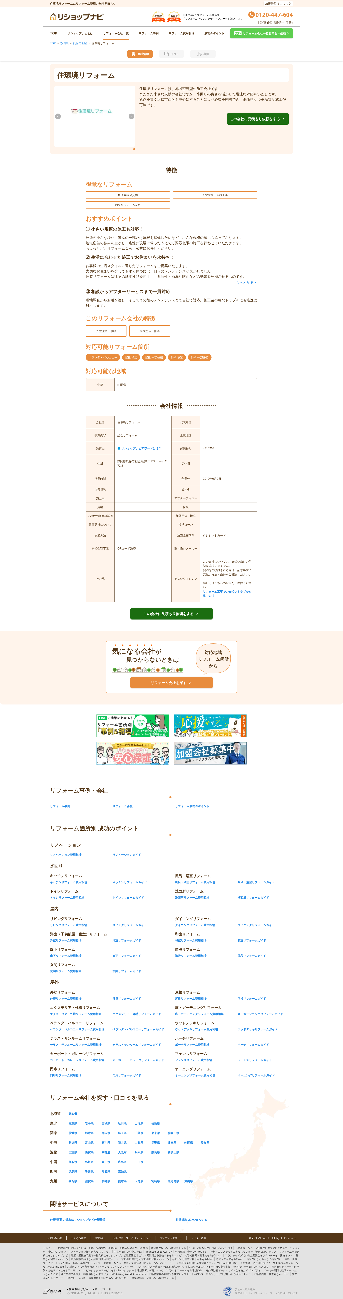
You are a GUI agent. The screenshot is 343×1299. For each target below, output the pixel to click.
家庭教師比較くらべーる (145, 1259)
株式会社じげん (79, 1289)
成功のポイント (214, 33)
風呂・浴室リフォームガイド (256, 882)
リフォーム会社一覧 (116, 33)
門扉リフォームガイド (127, 1075)
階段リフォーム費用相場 (191, 956)
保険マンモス (152, 1278)
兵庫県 (139, 1152)
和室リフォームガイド (252, 940)
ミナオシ (228, 1274)
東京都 (155, 1133)
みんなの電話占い (264, 1259)
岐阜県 (172, 1143)
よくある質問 (78, 1238)
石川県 (106, 1143)
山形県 (139, 1123)
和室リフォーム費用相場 (191, 940)
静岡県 (64, 43)
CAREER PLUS (207, 1263)
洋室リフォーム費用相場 (65, 940)
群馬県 (106, 1133)
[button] (261, 33)
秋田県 (122, 1123)
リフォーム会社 (123, 806)
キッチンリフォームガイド (130, 882)
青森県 (73, 1123)
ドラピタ (84, 1274)
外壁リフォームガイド (127, 998)
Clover (229, 1259)
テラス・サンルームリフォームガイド (137, 1045)
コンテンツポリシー (171, 1238)
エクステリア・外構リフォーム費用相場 (75, 1014)
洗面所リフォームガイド (253, 897)
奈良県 (155, 1152)
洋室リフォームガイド (127, 940)
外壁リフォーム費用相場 (65, 998)
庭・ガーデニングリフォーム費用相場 (199, 1014)
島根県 (89, 1162)
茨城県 (73, 1133)
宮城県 (106, 1123)
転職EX (103, 1248)
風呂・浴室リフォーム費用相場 (195, 882)
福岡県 (73, 1181)
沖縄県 (188, 1181)
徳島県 (73, 1171)
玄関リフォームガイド (127, 971)
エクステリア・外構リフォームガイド (137, 1014)
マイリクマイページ (101, 1266)
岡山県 (106, 1162)
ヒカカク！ (108, 1278)
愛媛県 (106, 1171)
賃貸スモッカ (168, 1248)
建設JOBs (170, 1270)
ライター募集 (198, 1238)
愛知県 (205, 1143)
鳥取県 (73, 1162)
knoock (134, 1248)
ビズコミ (251, 1266)
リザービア (138, 1263)
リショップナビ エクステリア (243, 1251)
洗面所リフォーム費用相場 (192, 897)
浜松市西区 (80, 43)
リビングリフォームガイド (130, 925)
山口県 (139, 1162)
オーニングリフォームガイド (256, 1075)
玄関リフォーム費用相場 (65, 971)
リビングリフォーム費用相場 (68, 925)
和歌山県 (173, 1152)
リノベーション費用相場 (65, 855)
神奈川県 (173, 1133)
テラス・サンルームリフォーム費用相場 (75, 1045)
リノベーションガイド (127, 855)
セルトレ (191, 1251)
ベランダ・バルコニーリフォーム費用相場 (77, 1029)
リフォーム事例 (149, 33)
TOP (53, 33)
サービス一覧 (103, 1289)
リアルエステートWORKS (176, 1274)
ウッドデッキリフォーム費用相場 (196, 1029)
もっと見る (245, 282)
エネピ (160, 1255)
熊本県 (122, 1181)
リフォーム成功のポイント (192, 806)
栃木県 (89, 1133)
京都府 (106, 1152)
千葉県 (139, 1133)
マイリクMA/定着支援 (184, 1266)
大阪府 (122, 1152)
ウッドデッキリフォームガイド (258, 1029)
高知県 (122, 1171)
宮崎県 (155, 1181)
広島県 (122, 1162)
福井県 (122, 1143)
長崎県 (106, 1181)
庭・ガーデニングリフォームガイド (260, 1014)
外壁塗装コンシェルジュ (191, 1220)
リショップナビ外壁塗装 (103, 1255)
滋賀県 (89, 1152)
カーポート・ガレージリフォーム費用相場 (77, 1060)
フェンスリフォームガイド (255, 1060)
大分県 (139, 1181)
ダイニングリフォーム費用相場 (195, 925)
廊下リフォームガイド (127, 956)
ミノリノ (79, 1251)
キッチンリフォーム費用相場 (68, 882)
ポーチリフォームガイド (253, 1045)
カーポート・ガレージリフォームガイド (138, 1060)
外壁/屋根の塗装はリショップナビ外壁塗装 (78, 1220)
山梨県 (139, 1143)
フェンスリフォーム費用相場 (193, 1060)
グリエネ (203, 1255)
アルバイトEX (64, 1248)
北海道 (73, 1114)
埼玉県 (122, 1133)
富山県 (89, 1143)
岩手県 (89, 1123)
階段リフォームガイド (252, 956)
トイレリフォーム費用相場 (67, 897)
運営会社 (100, 1238)
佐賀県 (89, 1181)
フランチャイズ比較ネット (259, 1255)
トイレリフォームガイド (128, 897)
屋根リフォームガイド (252, 998)
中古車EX (128, 1251)
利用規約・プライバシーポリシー (132, 1238)
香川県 (89, 1171)
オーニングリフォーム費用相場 (195, 1075)
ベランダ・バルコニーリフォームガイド (138, 1029)
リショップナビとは (80, 33)
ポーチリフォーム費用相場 (192, 1045)
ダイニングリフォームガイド (256, 925)
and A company (128, 1274)
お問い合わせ (54, 1238)
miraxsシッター (108, 1270)
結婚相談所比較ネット (94, 1259)
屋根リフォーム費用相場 (191, 998)
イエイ (271, 1274)
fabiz (192, 1259)
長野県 (155, 1143)
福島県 (155, 1123)
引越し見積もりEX (210, 1248)
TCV (158, 1251)
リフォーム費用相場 (181, 33)
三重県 (73, 1152)
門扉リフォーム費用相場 (65, 1075)
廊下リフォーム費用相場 (65, 956)
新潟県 (73, 1143)
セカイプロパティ (233, 1270)
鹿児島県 (173, 1181)
